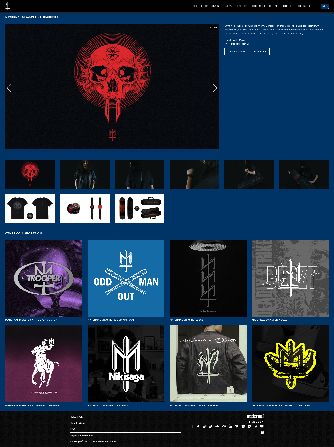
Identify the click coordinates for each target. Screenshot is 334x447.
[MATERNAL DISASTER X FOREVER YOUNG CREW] (290, 364)
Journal (216, 6)
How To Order (78, 423)
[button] (9, 88)
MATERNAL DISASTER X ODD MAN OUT (111, 319)
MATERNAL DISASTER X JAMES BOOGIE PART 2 (33, 405)
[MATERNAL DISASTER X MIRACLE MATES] (208, 364)
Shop (204, 6)
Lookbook (258, 6)
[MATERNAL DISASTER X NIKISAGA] (126, 364)
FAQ (72, 429)
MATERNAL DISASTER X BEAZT (270, 319)
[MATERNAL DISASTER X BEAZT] (290, 278)
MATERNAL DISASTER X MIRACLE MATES (194, 405)
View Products (236, 51)
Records (300, 6)
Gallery (242, 6)
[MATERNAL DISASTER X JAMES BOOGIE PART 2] (43, 364)
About (229, 6)
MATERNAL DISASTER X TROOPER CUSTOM (31, 319)
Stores (286, 6)
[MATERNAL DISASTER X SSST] (208, 278)
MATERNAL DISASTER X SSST (187, 319)
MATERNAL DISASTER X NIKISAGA (108, 405)
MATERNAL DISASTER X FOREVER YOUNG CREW (281, 405)
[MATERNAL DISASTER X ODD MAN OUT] (126, 278)
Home (194, 6)
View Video (259, 51)
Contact (273, 6)
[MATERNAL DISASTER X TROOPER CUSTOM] (43, 278)
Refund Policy (77, 416)
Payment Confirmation (82, 435)
